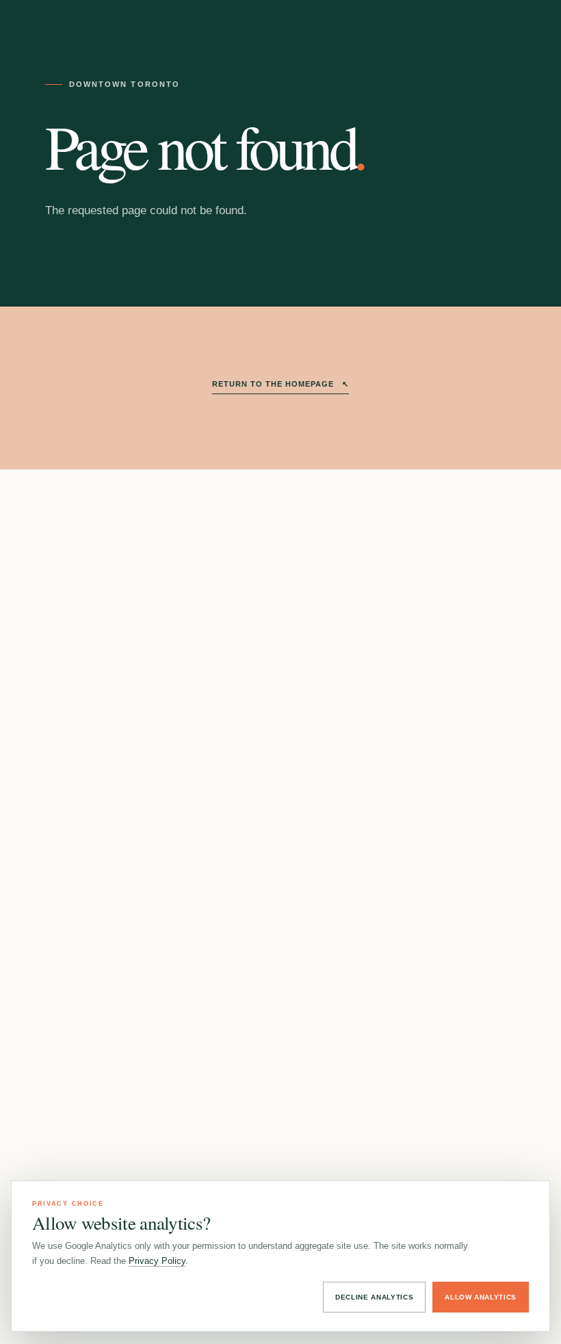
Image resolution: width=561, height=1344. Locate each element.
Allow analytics (481, 1297)
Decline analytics (374, 1297)
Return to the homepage (280, 384)
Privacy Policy (157, 1261)
